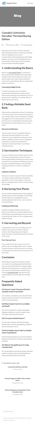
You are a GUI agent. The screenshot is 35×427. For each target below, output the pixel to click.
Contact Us (11, 420)
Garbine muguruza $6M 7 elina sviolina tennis (17, 379)
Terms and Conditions (19, 418)
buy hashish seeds (12, 272)
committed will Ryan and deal (17, 367)
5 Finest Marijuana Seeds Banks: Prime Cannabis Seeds (17, 391)
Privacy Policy (7, 418)
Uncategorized (27, 45)
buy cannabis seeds (15, 72)
